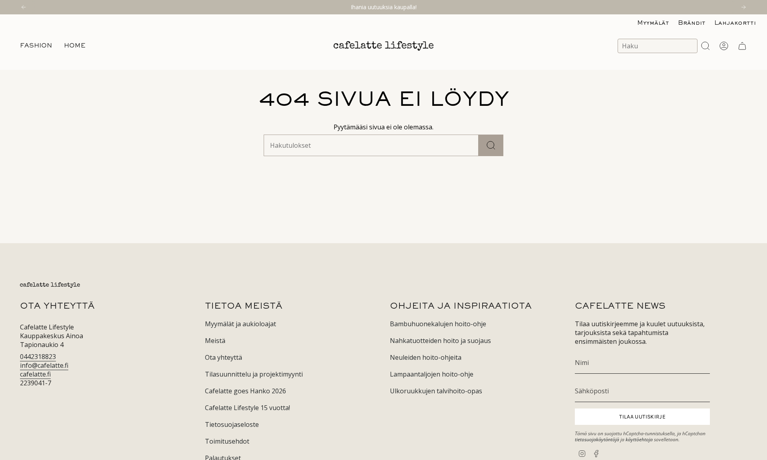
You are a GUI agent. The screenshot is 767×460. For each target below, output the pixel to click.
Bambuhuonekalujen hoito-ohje (438, 323)
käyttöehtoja (639, 439)
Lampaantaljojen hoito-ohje (431, 374)
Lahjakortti (735, 23)
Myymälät (653, 23)
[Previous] (23, 7)
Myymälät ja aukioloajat (240, 323)
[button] (36, 46)
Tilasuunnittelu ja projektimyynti (254, 374)
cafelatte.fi (35, 374)
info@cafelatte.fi (44, 365)
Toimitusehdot (227, 441)
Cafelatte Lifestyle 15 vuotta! (247, 407)
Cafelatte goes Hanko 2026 (245, 391)
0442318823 (38, 356)
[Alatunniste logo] (50, 285)
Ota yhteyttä (223, 357)
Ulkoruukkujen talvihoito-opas (436, 391)
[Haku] (491, 145)
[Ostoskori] (742, 46)
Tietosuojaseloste (232, 424)
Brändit (691, 23)
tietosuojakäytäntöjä (597, 439)
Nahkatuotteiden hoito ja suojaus (440, 340)
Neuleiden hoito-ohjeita (425, 357)
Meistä (215, 340)
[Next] (743, 7)
